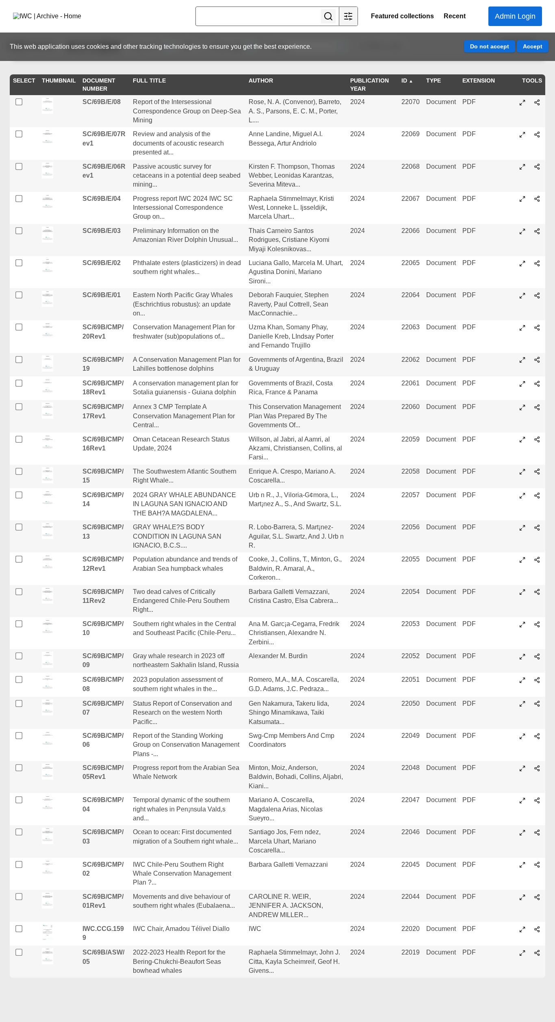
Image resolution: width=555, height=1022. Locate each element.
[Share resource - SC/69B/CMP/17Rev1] (537, 407)
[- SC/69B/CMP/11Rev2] (522, 592)
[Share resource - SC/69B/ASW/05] (537, 953)
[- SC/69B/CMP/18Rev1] (522, 384)
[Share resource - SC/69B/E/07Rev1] (537, 134)
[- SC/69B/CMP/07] (522, 703)
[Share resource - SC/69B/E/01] (537, 295)
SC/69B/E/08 (101, 101)
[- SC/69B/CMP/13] (522, 527)
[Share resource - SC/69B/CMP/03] (537, 832)
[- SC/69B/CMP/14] (522, 495)
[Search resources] (328, 16)
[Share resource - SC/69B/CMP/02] (537, 864)
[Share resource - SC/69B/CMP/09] (537, 656)
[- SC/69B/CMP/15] (522, 471)
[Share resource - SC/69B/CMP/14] (537, 495)
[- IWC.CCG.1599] (522, 929)
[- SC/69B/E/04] (522, 199)
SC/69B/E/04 (101, 198)
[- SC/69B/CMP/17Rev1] (522, 407)
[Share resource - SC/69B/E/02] (537, 263)
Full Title (149, 80)
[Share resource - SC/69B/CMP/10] (537, 624)
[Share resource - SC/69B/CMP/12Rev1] (537, 560)
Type (433, 80)
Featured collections (402, 16)
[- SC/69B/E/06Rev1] (522, 166)
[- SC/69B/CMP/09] (522, 656)
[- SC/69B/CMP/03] (522, 832)
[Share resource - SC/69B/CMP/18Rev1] (537, 384)
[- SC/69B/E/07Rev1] (522, 134)
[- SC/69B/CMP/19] (522, 360)
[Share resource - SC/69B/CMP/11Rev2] (537, 592)
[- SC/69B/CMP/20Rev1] (522, 327)
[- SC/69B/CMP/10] (522, 624)
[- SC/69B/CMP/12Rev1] (522, 560)
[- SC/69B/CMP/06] (522, 736)
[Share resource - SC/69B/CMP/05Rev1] (537, 768)
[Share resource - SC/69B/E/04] (537, 199)
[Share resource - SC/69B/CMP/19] (537, 360)
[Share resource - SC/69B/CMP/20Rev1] (537, 327)
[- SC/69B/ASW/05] (522, 953)
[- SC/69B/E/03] (522, 231)
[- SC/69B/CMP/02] (522, 864)
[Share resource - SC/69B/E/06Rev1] (537, 166)
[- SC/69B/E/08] (522, 102)
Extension (478, 80)
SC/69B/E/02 (101, 262)
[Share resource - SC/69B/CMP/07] (537, 703)
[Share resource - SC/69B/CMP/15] (537, 471)
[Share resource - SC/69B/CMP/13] (537, 527)
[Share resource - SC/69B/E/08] (537, 102)
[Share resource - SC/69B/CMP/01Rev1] (537, 897)
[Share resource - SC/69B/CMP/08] (537, 680)
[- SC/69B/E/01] (522, 295)
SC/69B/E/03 (101, 230)
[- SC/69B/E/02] (522, 263)
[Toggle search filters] (348, 16)
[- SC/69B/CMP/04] (522, 800)
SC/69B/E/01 (101, 294)
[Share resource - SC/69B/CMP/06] (537, 736)
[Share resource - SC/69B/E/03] (537, 231)
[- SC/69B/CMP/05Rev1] (522, 768)
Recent (455, 16)
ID (404, 80)
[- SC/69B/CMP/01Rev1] (522, 897)
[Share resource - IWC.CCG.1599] (537, 929)
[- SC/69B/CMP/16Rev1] (522, 439)
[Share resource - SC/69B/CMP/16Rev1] (537, 439)
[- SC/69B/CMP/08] (522, 680)
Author (261, 80)
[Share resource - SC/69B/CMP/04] (537, 800)
